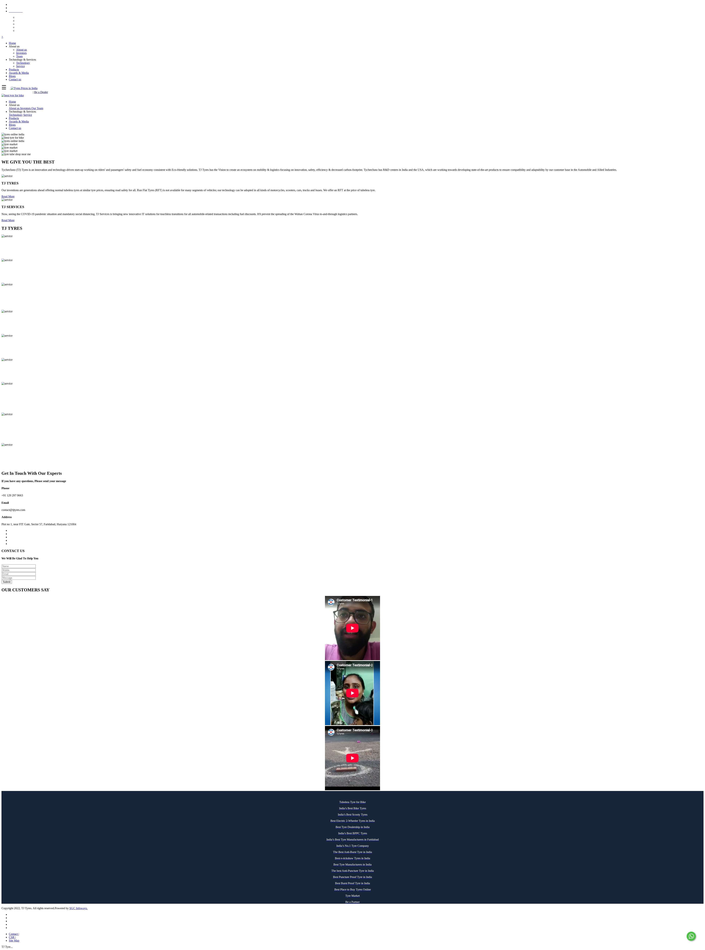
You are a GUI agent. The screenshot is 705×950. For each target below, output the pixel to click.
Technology (23, 62)
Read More (8, 196)
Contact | (14, 933)
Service (20, 66)
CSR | (12, 937)
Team (19, 56)
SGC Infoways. (78, 908)
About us (21, 49)
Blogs (12, 124)
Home (12, 101)
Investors (21, 53)
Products (14, 118)
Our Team (37, 108)
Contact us (15, 128)
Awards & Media (19, 121)
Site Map (14, 940)
